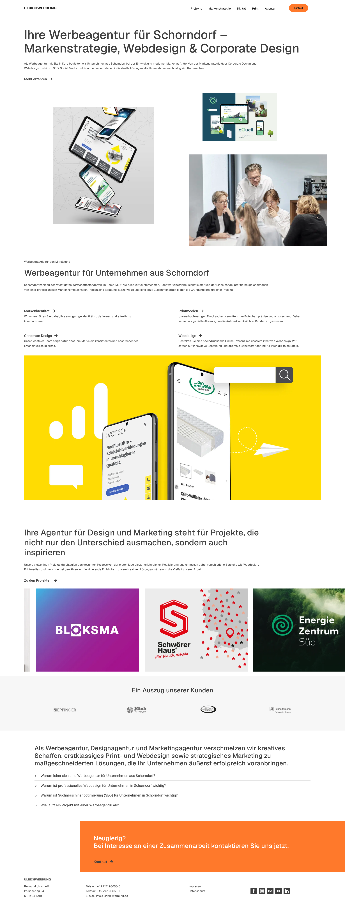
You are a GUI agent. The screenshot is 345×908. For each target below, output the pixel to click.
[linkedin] (287, 891)
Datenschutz (197, 891)
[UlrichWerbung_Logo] (40, 8)
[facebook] (253, 891)
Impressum (196, 886)
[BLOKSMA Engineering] (53, 630)
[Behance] (270, 891)
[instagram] (262, 891)
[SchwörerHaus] (162, 630)
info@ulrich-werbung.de (112, 896)
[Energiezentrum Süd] (270, 630)
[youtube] (278, 891)
